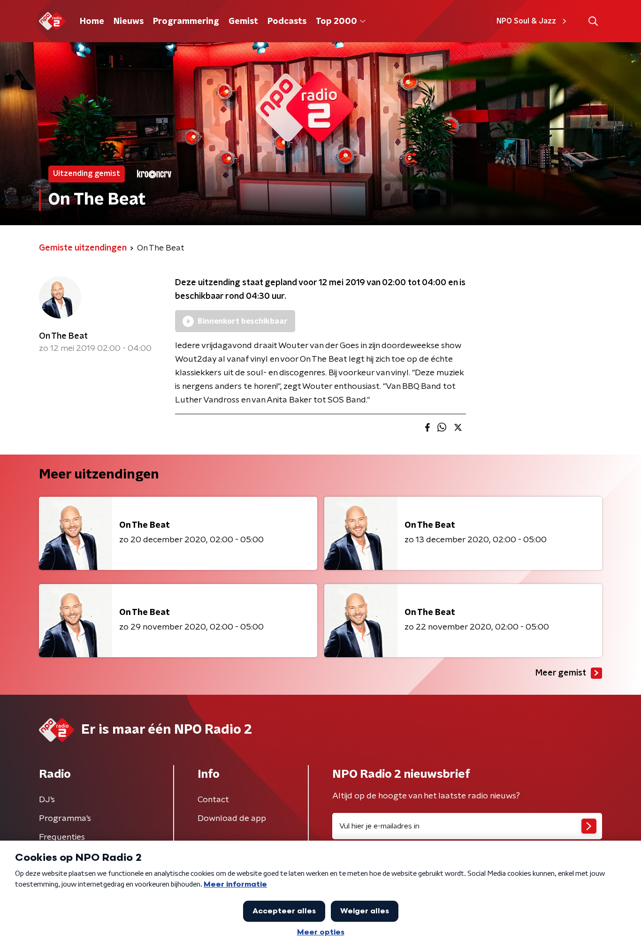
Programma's (65, 818)
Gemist (243, 21)
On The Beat (63, 336)
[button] (593, 21)
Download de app (232, 818)
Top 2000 (336, 21)
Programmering (186, 21)
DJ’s (47, 800)
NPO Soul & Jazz (526, 21)
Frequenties (62, 837)
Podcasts (286, 21)
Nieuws (129, 21)
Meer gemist (560, 673)
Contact (213, 800)
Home (92, 21)
